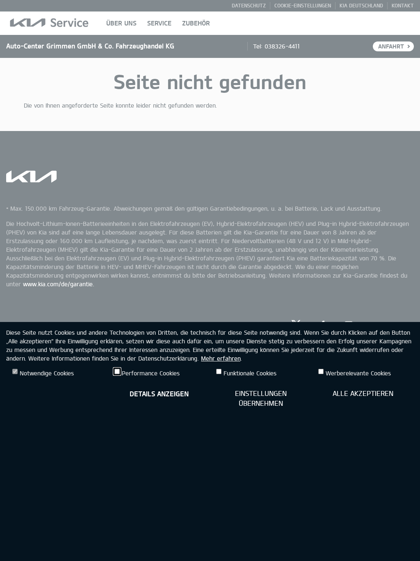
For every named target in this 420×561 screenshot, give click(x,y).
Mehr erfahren (220, 358)
